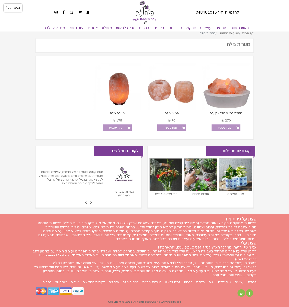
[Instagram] (56, 12)
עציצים (205, 28)
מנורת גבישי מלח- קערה (226, 113)
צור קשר (76, 28)
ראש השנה (239, 28)
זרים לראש (125, 28)
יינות (172, 28)
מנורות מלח (130, 282)
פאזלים (114, 282)
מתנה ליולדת (54, 28)
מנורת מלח (117, 113)
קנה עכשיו (224, 128)
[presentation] (91, 202)
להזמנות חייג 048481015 (217, 12)
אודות (75, 282)
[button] (13, 8)
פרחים (220, 28)
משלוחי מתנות (99, 28)
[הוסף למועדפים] (206, 127)
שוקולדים (187, 28)
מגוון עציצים (235, 194)
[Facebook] (64, 12)
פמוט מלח (172, 113)
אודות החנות (200, 194)
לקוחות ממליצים (94, 282)
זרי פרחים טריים (166, 194)
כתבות (47, 282)
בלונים (158, 28)
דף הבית (248, 33)
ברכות (144, 28)
